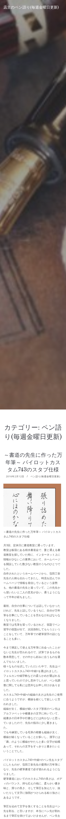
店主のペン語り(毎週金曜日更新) (31, 7)
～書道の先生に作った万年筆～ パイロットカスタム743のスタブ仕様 (33, 462)
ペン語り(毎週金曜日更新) (45, 476)
